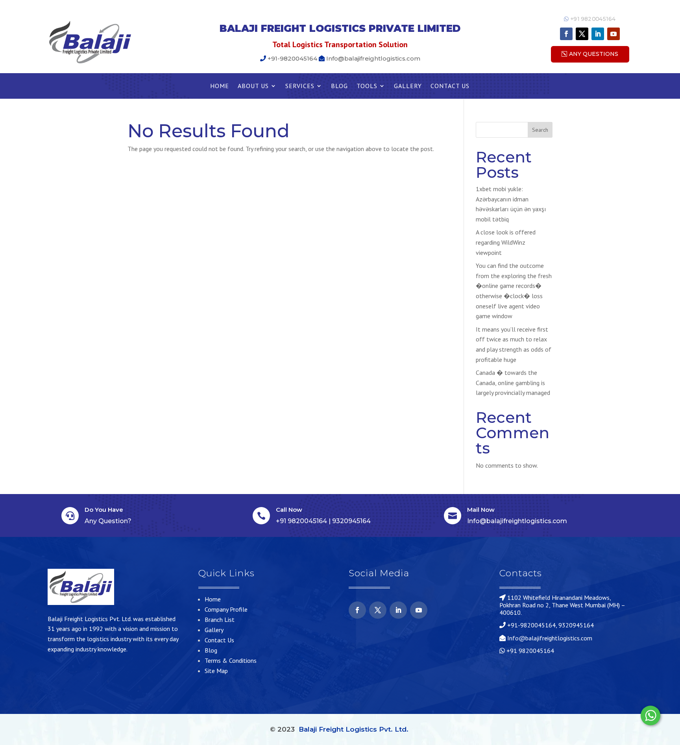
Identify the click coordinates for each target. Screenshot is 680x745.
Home (219, 86)
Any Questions (593, 53)
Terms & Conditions (231, 660)
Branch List (220, 619)
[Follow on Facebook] (566, 34)
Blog (339, 86)
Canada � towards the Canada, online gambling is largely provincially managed (513, 382)
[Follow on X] (582, 34)
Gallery (408, 86)
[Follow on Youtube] (613, 34)
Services (299, 86)
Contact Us (450, 86)
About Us (253, 86)
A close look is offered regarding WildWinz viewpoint (506, 242)
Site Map (216, 671)
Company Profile (226, 609)
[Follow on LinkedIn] (597, 34)
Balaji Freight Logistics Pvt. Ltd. (353, 729)
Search (540, 129)
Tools (367, 86)
